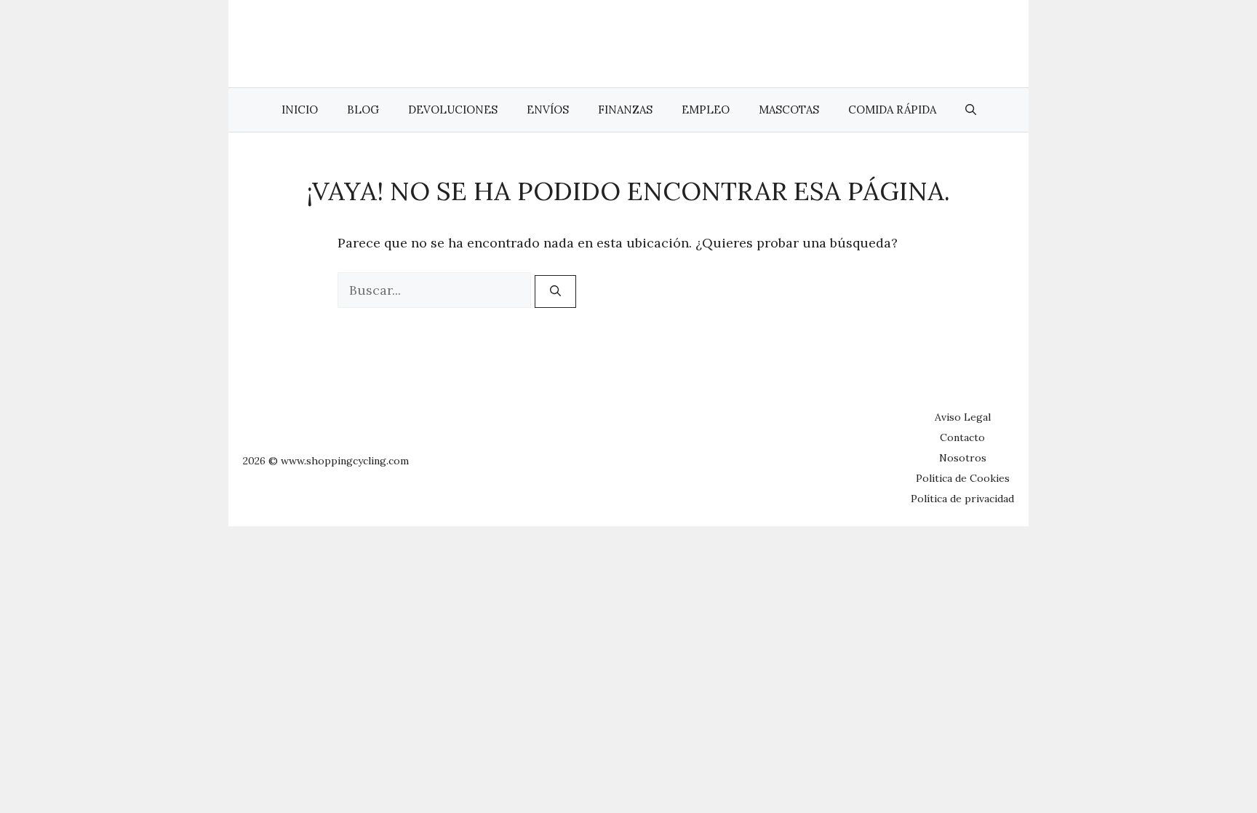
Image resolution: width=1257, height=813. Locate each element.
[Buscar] (555, 291)
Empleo (706, 109)
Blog (363, 109)
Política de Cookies (963, 478)
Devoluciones (453, 109)
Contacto (962, 437)
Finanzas (625, 109)
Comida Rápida (892, 109)
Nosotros (962, 457)
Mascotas (789, 109)
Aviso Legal (963, 417)
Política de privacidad (962, 498)
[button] (971, 110)
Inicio (300, 109)
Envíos (548, 109)
